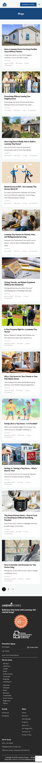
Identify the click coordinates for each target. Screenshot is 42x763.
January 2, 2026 (9, 390)
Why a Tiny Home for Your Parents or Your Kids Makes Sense (21, 377)
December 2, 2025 (9, 435)
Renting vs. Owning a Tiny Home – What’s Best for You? (20, 469)
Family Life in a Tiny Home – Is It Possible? (20, 423)
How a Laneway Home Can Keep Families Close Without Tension (20, 50)
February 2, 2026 (9, 343)
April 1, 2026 (7, 251)
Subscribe (34, 647)
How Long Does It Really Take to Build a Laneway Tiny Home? (19, 142)
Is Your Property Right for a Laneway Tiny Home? (20, 330)
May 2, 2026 (8, 203)
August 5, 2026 (8, 63)
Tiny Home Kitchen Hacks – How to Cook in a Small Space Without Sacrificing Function (20, 517)
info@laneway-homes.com (11, 747)
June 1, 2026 (8, 155)
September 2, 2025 (10, 579)
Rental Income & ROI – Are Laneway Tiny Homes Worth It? (20, 187)
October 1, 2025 (9, 532)
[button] (27, 63)
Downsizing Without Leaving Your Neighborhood (17, 97)
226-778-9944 (7, 743)
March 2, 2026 (8, 296)
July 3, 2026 (7, 110)
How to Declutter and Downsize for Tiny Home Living (20, 566)
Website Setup (18, 759)
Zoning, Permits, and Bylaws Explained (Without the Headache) (19, 283)
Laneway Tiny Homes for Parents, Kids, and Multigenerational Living (19, 235)
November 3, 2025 (9, 482)
